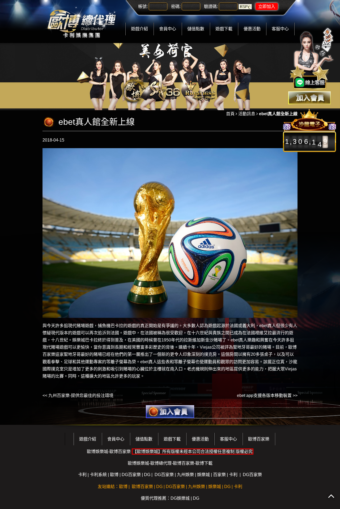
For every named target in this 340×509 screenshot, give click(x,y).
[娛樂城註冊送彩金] (309, 97)
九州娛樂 (185, 474)
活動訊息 (246, 114)
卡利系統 (98, 474)
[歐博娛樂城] (81, 21)
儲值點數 (195, 29)
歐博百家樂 (258, 439)
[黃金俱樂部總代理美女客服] (311, 59)
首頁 (230, 114)
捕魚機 (104, 325)
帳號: (143, 6)
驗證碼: (211, 6)
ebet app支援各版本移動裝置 (264, 395)
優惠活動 (252, 29)
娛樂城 (78, 340)
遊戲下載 (223, 29)
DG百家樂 (131, 474)
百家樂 (219, 474)
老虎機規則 (197, 369)
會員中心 (167, 29)
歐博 (114, 474)
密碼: (176, 6)
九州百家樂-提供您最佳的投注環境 (80, 395)
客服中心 (280, 29)
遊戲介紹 (139, 29)
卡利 (82, 474)
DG (147, 474)
